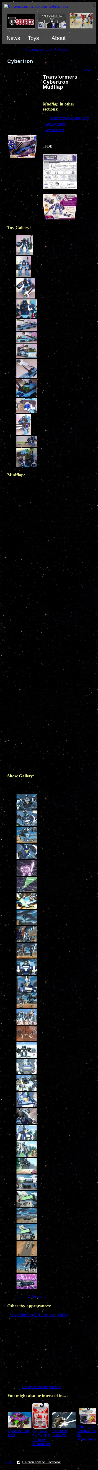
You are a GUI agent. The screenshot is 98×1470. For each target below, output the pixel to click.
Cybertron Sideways (59, 1433)
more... (86, 69)
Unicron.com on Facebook (41, 1462)
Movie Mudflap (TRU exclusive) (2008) (39, 1315)
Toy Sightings (55, 124)
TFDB (47, 146)
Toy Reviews (54, 130)
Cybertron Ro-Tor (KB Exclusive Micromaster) (42, 1438)
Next (35, 1296)
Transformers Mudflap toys (69, 118)
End (43, 1296)
